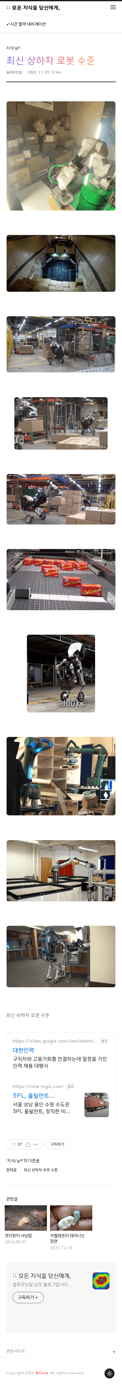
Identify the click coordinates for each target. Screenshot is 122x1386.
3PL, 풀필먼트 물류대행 (31, 1096)
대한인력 (23, 1050)
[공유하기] (28, 1144)
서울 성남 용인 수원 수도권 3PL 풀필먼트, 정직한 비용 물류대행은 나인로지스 (41, 1108)
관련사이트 (15, 1351)
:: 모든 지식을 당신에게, (33, 8)
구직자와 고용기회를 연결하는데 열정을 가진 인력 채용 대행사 (60, 1063)
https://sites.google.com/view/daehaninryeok (54, 1041)
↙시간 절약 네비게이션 (26, 24)
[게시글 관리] (36, 1144)
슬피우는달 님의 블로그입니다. (41, 1284)
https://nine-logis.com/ (38, 1087)
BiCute (42, 1373)
